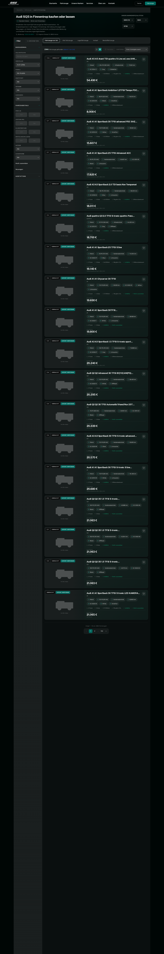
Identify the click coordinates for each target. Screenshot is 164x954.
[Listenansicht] (99, 49)
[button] (91, 3)
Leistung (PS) (20, 119)
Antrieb (18, 145)
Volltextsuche (21, 52)
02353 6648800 (29, 34)
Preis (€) (18, 110)
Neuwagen (19, 169)
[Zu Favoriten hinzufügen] (144, 59)
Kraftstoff (19, 78)
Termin (139, 3)
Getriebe (18, 86)
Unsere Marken (77, 3)
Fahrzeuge (64, 3)
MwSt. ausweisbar (22, 163)
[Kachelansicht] (96, 49)
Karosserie (19, 95)
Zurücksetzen (34, 41)
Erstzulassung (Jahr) (23, 136)
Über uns (101, 3)
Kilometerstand (21, 128)
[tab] (51, 40)
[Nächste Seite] (106, 631)
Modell (18, 69)
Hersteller (19, 61)
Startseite (53, 3)
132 (102, 631)
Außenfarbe (20, 153)
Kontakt (111, 3)
